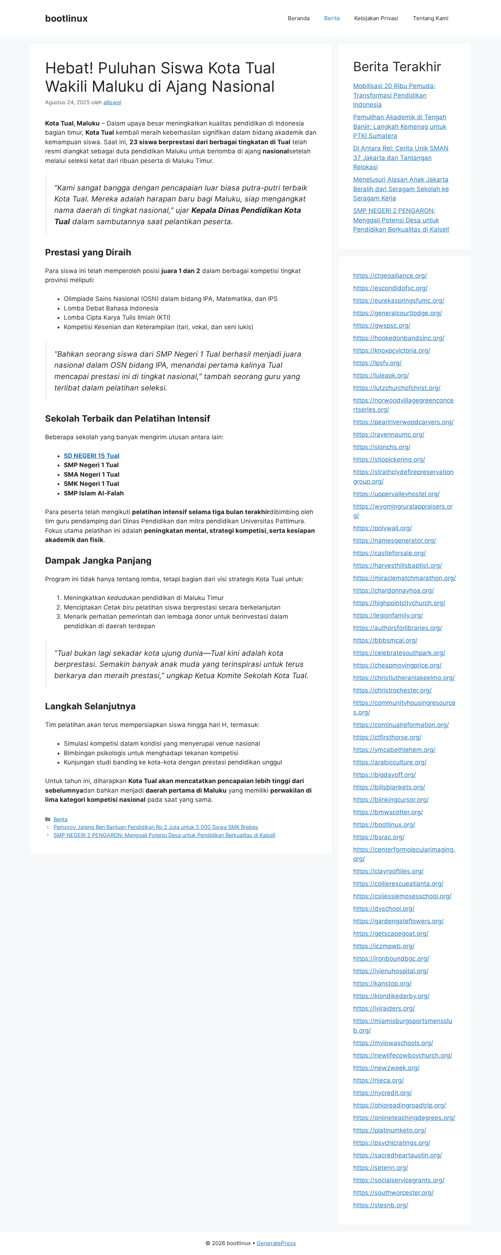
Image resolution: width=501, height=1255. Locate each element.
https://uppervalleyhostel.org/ (396, 494)
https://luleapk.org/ (381, 375)
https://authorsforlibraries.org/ (397, 628)
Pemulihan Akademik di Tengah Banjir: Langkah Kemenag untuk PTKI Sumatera (399, 126)
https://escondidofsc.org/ (390, 288)
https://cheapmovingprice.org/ (397, 665)
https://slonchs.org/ (381, 447)
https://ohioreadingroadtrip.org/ (399, 1105)
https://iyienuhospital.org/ (390, 971)
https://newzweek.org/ (386, 1068)
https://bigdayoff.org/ (384, 774)
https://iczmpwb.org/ (383, 946)
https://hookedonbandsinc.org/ (399, 338)
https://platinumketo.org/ (389, 1130)
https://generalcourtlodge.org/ (397, 313)
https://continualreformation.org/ (401, 724)
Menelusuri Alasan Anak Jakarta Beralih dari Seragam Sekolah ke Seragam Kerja (401, 189)
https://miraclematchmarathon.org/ (404, 578)
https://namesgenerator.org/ (394, 540)
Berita (332, 18)
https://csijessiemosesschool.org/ (402, 896)
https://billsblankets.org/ (389, 787)
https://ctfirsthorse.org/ (387, 737)
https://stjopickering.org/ (389, 459)
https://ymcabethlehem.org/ (394, 749)
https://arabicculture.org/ (390, 762)
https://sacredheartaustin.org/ (397, 1155)
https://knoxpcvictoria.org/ (391, 350)
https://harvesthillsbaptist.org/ (397, 565)
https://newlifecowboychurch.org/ (402, 1055)
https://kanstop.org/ (382, 983)
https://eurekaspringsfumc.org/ (398, 300)
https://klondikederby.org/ (391, 996)
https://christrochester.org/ (392, 690)
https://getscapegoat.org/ (390, 933)
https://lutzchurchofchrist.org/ (396, 388)
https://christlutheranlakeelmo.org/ (404, 677)
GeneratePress (276, 1243)
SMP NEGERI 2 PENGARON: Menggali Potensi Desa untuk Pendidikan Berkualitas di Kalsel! (164, 835)
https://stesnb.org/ (380, 1205)
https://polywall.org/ (382, 528)
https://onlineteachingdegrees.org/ (404, 1117)
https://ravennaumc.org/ (388, 434)
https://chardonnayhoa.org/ (393, 590)
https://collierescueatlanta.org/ (398, 883)
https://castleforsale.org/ (389, 553)
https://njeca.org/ (378, 1080)
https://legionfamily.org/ (388, 615)
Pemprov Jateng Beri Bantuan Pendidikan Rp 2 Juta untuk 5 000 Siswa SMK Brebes (156, 827)
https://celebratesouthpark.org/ (399, 652)
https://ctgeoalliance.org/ (390, 275)
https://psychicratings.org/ (391, 1142)
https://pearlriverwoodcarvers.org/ (403, 422)
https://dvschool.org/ (383, 908)
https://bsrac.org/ (379, 837)
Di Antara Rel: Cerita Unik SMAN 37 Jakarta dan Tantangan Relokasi (401, 158)
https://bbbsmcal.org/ (385, 640)
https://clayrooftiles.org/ (388, 871)
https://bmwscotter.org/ (388, 812)
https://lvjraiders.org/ (384, 1008)
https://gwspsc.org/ (381, 325)
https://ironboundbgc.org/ (391, 958)
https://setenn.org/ (380, 1167)
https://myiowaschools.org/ (393, 1043)
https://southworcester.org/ (393, 1192)
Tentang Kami (431, 18)
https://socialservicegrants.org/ (399, 1180)
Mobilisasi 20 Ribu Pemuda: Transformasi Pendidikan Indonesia (394, 95)
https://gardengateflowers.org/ (398, 921)
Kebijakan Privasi (376, 18)
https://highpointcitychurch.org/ (399, 603)
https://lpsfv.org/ (377, 363)
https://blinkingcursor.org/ (391, 799)
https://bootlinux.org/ (384, 824)
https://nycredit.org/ (382, 1092)
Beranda (299, 18)
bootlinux (66, 18)
